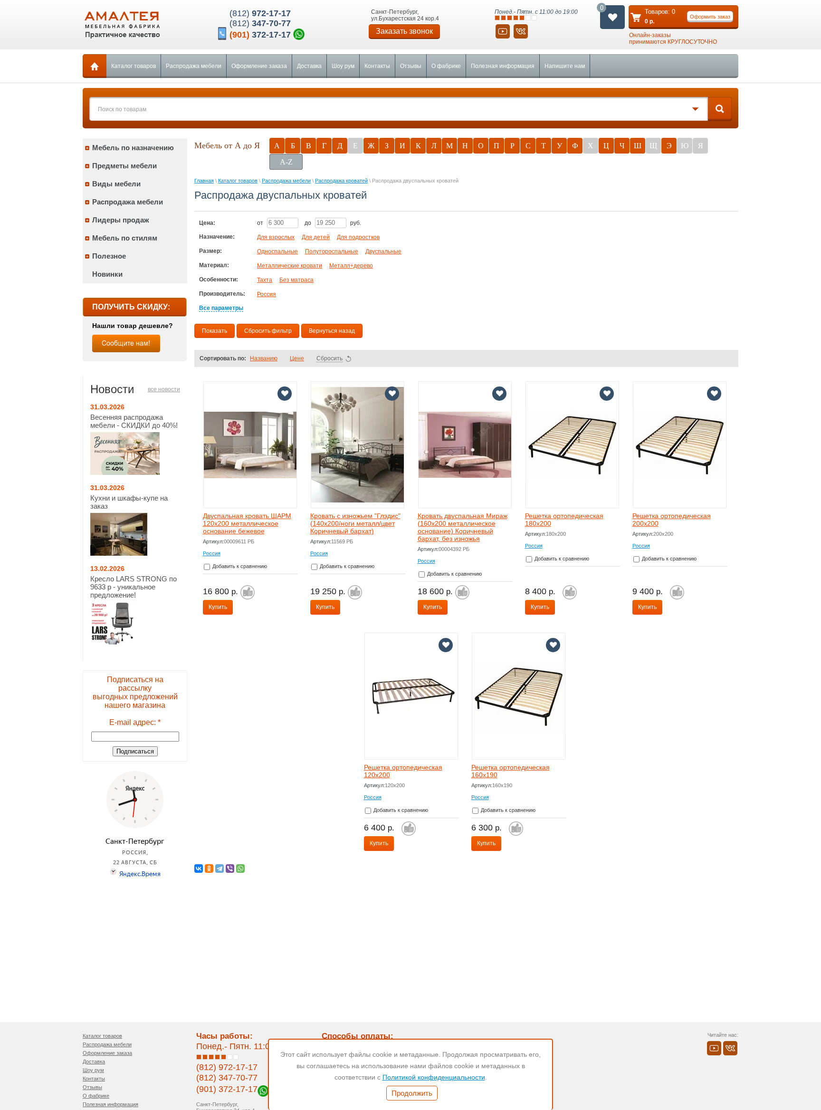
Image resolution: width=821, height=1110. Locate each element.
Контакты (377, 66)
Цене (297, 358)
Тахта (264, 280)
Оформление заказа (259, 66)
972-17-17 (260, 13)
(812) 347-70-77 (227, 1077)
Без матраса (296, 280)
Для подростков (358, 237)
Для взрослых (276, 237)
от (261, 223)
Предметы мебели (124, 166)
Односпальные (277, 251)
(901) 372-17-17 (227, 1089)
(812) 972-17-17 (227, 1067)
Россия (266, 294)
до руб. (333, 223)
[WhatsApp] (240, 868)
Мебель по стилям (124, 238)
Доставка (309, 66)
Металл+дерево (351, 265)
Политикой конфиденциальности (433, 1077)
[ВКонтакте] (198, 868)
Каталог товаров (133, 66)
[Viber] (230, 868)
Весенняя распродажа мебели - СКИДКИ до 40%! (134, 421)
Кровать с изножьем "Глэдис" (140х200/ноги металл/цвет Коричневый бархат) (355, 523)
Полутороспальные (331, 251)
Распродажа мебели (193, 66)
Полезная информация (503, 66)
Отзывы (410, 66)
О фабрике (446, 66)
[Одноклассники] (209, 868)
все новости (164, 389)
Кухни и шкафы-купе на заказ (129, 502)
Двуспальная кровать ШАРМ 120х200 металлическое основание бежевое (247, 523)
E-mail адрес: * (135, 722)
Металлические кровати (289, 265)
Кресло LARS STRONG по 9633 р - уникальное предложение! (133, 587)
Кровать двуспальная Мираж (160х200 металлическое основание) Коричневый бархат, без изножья (462, 527)
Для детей (316, 237)
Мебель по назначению (133, 148)
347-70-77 (260, 23)
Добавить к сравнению (239, 566)
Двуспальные (383, 251)
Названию (263, 358)
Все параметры (221, 308)
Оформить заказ (710, 16)
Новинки (107, 274)
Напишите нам (564, 66)
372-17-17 (260, 34)
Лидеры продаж (120, 220)
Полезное (109, 256)
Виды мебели (116, 184)
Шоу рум (343, 66)
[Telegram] (219, 868)
